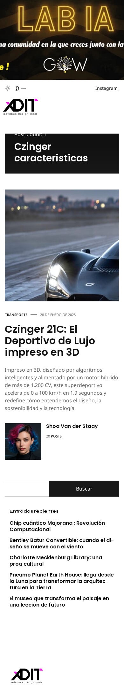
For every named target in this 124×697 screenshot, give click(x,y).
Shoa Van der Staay (72, 426)
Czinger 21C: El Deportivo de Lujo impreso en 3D (50, 340)
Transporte (16, 314)
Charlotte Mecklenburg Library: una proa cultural (56, 561)
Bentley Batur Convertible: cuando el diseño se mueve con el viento (62, 543)
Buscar (84, 488)
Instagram (106, 88)
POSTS (56, 436)
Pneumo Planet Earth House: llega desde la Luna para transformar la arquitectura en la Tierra (62, 581)
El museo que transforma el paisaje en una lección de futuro (59, 601)
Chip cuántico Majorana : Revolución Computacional (57, 526)
